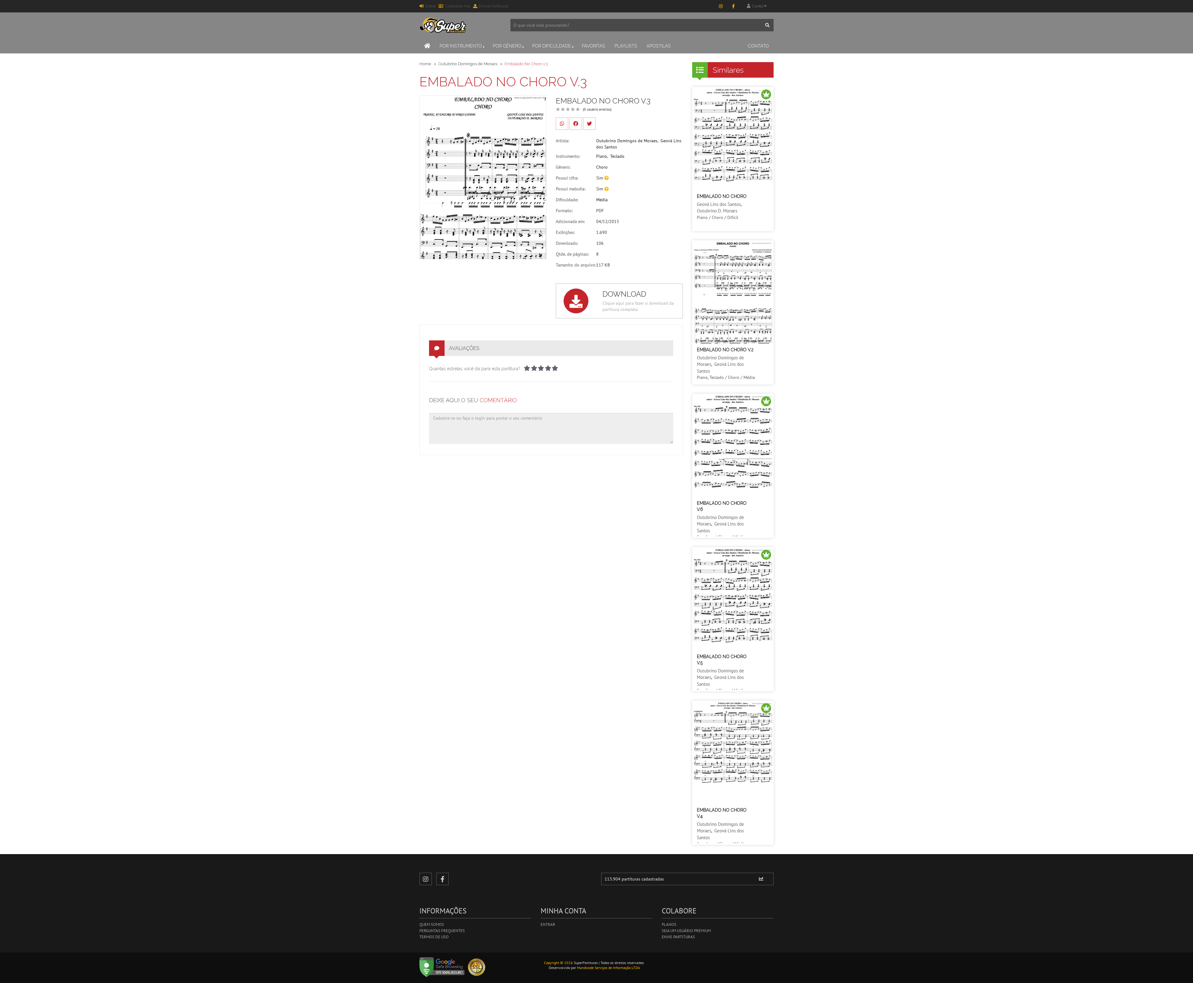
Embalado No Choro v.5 (722, 659)
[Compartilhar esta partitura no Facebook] (575, 123)
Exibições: (565, 232)
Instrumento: (568, 156)
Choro (602, 167)
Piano (601, 156)
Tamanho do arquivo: (576, 265)
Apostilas (659, 45)
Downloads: (567, 243)
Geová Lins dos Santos (719, 204)
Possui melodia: (570, 189)
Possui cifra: (567, 178)
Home (425, 63)
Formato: (564, 210)
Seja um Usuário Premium (686, 930)
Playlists (626, 45)
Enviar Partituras (493, 6)
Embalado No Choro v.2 (725, 349)
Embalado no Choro (722, 196)
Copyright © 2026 (558, 962)
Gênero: (563, 167)
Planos (669, 924)
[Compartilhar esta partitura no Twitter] (589, 123)
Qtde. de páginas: (572, 254)
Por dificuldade (551, 45)
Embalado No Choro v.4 (722, 813)
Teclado (617, 156)
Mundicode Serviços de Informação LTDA (608, 967)
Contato (758, 45)
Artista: (562, 140)
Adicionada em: (570, 221)
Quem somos (431, 924)
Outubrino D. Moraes (717, 211)
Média (602, 200)
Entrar (430, 6)
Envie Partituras (678, 937)
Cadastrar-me (457, 6)
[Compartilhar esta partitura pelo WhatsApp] (562, 123)
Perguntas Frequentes (442, 930)
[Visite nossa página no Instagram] (721, 6)
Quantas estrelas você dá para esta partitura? (474, 368)
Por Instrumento (461, 45)
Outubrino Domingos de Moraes (467, 63)
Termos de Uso (434, 937)
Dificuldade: (567, 200)
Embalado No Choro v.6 (722, 506)
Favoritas (593, 45)
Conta (757, 6)
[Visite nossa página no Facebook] (733, 6)
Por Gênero (507, 45)
